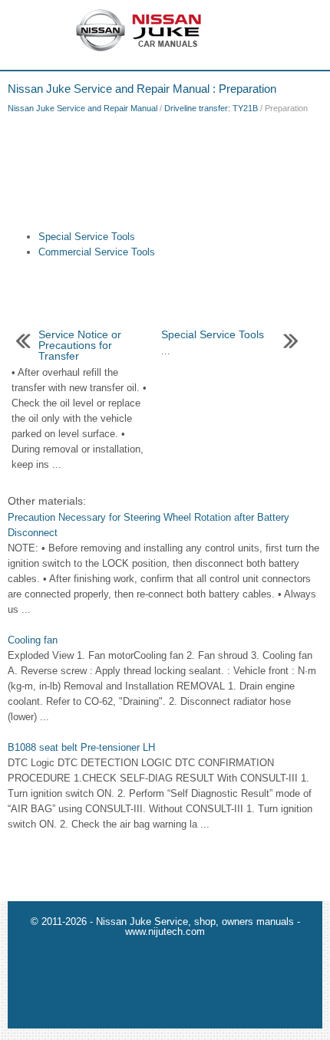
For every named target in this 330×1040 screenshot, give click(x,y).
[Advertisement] (165, 168)
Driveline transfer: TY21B (211, 108)
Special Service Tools (86, 236)
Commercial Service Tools (96, 252)
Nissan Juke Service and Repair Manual (82, 108)
